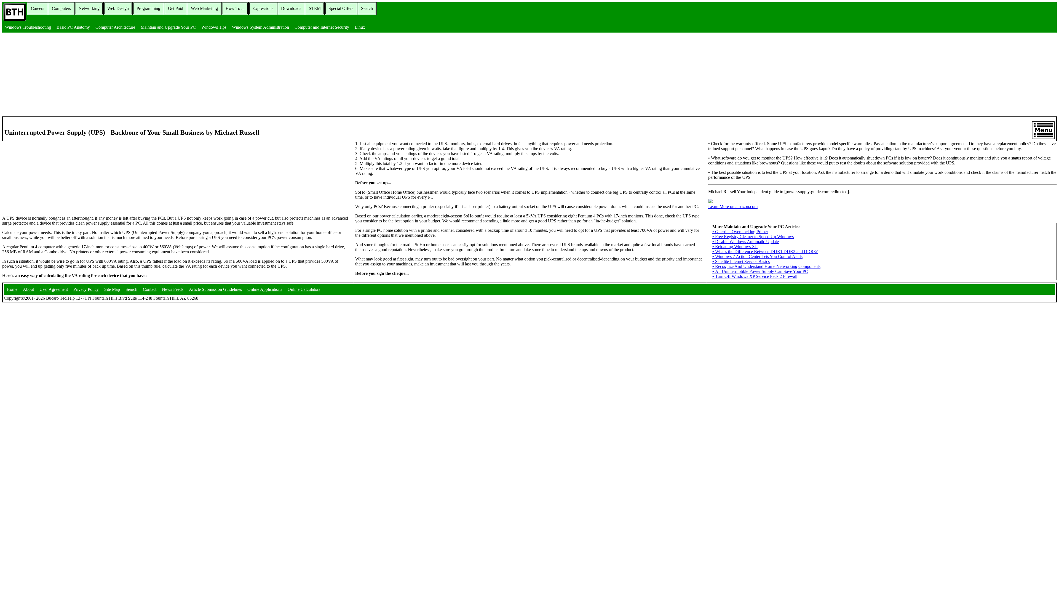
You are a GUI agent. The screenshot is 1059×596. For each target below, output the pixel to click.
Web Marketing (204, 8)
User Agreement (53, 289)
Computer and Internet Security (322, 27)
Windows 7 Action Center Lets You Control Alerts (757, 256)
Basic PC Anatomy (73, 27)
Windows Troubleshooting (28, 27)
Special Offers (340, 8)
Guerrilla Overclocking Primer (740, 231)
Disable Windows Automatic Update (745, 241)
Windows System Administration (260, 27)
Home (12, 289)
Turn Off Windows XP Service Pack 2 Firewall (754, 276)
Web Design (118, 8)
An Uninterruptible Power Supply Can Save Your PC (760, 271)
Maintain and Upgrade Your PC (168, 27)
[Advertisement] (529, 75)
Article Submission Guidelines (215, 289)
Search (367, 8)
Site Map (112, 289)
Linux (360, 27)
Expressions (262, 8)
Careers (37, 8)
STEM (315, 8)
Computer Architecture (115, 27)
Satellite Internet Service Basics (741, 261)
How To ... (235, 8)
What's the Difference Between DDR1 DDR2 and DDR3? (765, 251)
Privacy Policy (86, 289)
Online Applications (264, 289)
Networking (89, 8)
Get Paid (175, 8)
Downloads (291, 8)
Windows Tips (213, 27)
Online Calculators (304, 289)
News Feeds (172, 289)
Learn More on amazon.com (733, 206)
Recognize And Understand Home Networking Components (766, 266)
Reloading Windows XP (735, 246)
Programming (148, 8)
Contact (149, 289)
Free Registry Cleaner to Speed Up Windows (753, 236)
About (28, 289)
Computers (61, 8)
